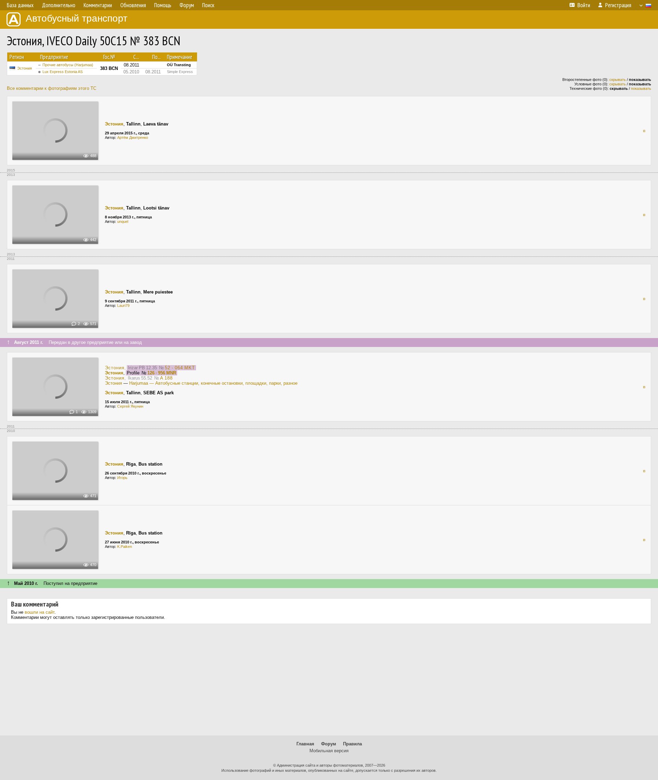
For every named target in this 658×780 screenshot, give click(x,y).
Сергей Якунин (130, 406)
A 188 (166, 378)
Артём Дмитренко (132, 137)
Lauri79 (123, 305)
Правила (352, 743)
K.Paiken (124, 546)
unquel (122, 221)
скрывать (617, 79)
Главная (305, 743)
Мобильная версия (329, 750)
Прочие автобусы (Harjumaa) (67, 65)
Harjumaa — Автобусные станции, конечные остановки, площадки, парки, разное (213, 383)
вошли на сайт (39, 612)
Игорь (122, 478)
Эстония (24, 68)
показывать (641, 88)
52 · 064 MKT (180, 367)
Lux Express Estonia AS (62, 72)
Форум (328, 743)
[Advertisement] (329, 682)
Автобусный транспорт (76, 18)
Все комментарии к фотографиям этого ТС (51, 88)
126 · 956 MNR (161, 372)
